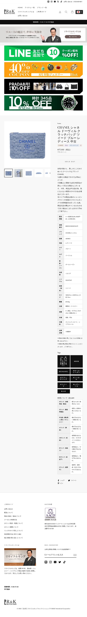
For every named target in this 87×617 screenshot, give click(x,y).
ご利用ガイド (41, 12)
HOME (20, 8)
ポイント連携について (11, 527)
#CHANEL (63, 372)
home (59, 123)
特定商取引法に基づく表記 (12, 534)
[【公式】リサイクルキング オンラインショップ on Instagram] (50, 562)
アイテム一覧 (30, 8)
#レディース (76, 385)
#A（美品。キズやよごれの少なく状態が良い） (63, 361)
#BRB (76, 361)
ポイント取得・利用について (13, 523)
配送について (8, 513)
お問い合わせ (23, 16)
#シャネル (76, 378)
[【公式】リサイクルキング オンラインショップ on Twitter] (59, 562)
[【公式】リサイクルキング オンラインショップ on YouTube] (55, 562)
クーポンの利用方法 (10, 520)
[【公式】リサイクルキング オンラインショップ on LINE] (46, 562)
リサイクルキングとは (26, 12)
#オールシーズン (76, 371)
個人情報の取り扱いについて (13, 538)
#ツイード (63, 385)
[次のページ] (49, 173)
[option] (43, 22)
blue (63, 391)
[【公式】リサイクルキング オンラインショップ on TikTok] (64, 562)
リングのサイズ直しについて (13, 531)
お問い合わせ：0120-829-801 (73, 2)
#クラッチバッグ (63, 378)
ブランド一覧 (42, 8)
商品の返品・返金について (12, 516)
